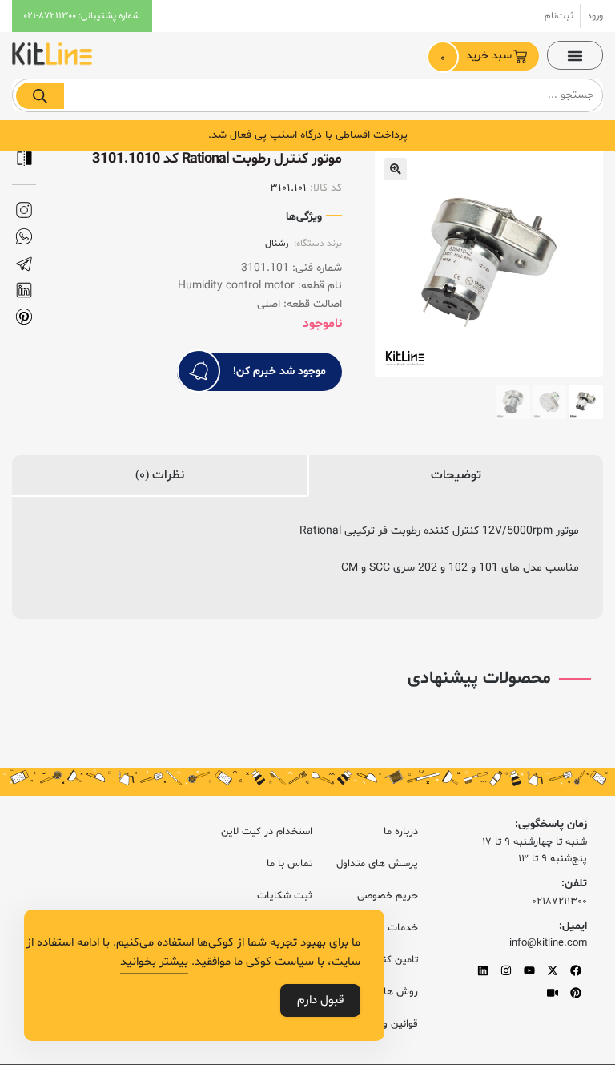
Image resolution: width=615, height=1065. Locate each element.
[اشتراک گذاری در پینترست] (24, 317)
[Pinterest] (576, 993)
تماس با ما (289, 864)
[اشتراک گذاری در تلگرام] (24, 264)
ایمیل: (573, 926)
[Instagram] (506, 970)
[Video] (552, 993)
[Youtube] (529, 970)
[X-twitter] (552, 970)
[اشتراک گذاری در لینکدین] (24, 290)
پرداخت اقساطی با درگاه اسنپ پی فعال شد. (308, 135)
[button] (575, 55)
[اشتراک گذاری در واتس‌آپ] (24, 237)
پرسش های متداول (377, 864)
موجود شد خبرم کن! (279, 371)
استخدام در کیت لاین (266, 832)
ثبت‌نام (559, 16)
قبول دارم (320, 1000)
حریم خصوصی (387, 896)
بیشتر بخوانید (154, 962)
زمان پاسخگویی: (551, 824)
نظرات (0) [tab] (159, 475)
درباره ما (401, 832)
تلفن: (574, 883)
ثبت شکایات (284, 896)
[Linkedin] (483, 970)
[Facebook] (576, 970)
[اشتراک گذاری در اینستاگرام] (24, 210)
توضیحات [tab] (456, 475)
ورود (595, 16)
